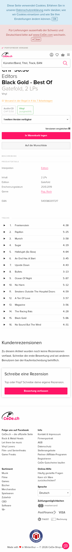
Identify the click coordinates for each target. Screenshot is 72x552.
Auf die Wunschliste (36, 145)
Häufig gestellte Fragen (50, 473)
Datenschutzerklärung (29, 10)
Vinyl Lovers (8, 446)
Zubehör (6, 497)
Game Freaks (9, 454)
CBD (4, 501)
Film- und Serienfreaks (14, 450)
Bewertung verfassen (36, 390)
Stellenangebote (46, 450)
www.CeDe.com (43, 35)
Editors (44, 168)
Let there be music (12, 442)
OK (55, 19)
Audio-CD (9, 110)
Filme (5, 477)
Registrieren (44, 458)
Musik (5, 473)
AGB (40, 442)
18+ (3, 509)
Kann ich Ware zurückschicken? (47, 479)
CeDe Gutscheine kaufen (51, 462)
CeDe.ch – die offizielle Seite (17, 434)
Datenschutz (44, 446)
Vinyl (25, 110)
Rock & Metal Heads (13, 438)
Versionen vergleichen (56, 128)
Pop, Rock (46, 191)
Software (6, 505)
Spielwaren (8, 493)
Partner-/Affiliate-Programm (52, 454)
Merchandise (9, 489)
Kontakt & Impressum (49, 434)
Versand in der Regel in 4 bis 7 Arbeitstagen (29, 100)
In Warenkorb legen (36, 135)
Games (5, 481)
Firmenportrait (45, 438)
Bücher (6, 485)
